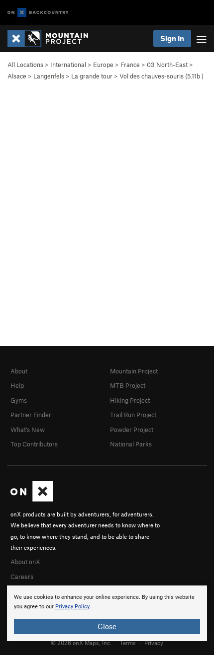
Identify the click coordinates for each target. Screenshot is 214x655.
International (68, 65)
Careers (21, 577)
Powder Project (131, 430)
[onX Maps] (31, 499)
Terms (128, 642)
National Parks (131, 444)
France (130, 65)
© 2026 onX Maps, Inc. (81, 642)
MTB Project (127, 385)
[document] (107, 613)
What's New (27, 430)
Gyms (18, 400)
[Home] (52, 38)
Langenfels (48, 76)
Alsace (16, 76)
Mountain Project (134, 371)
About (18, 371)
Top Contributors (34, 444)
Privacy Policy (72, 606)
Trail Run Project (133, 415)
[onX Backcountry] (38, 12)
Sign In (172, 38)
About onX (25, 562)
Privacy (153, 642)
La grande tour (91, 76)
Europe (103, 65)
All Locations (25, 65)
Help (17, 385)
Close (107, 626)
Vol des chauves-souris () (161, 76)
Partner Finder (30, 415)
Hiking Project (130, 400)
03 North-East (167, 65)
